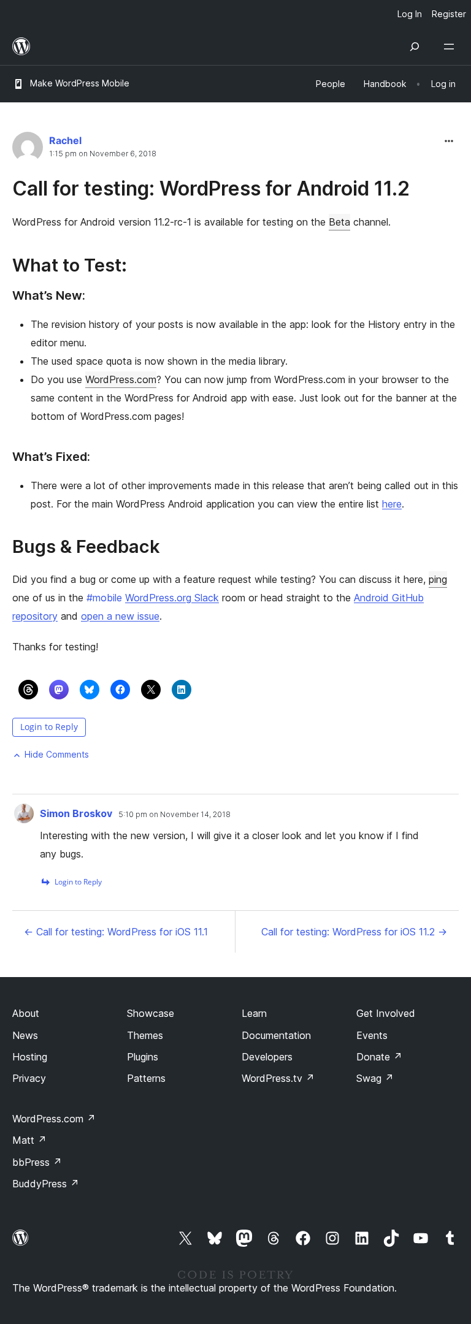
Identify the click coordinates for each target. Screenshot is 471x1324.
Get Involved (385, 1013)
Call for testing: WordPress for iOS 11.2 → (354, 932)
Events (372, 1035)
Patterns (146, 1078)
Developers (267, 1057)
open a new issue (120, 616)
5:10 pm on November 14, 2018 (174, 814)
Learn (254, 1013)
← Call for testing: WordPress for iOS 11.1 (116, 932)
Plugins (142, 1057)
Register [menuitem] (449, 14)
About (25, 1013)
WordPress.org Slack (172, 598)
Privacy (29, 1078)
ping (438, 579)
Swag (375, 1078)
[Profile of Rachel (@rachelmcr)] (27, 150)
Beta (339, 222)
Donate (379, 1057)
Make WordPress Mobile (79, 83)
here (392, 504)
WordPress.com (120, 379)
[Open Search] (414, 46)
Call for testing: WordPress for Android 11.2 (211, 188)
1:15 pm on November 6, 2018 (102, 154)
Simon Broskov (76, 813)
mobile (104, 598)
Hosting (29, 1057)
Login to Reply (49, 726)
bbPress (37, 1162)
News (25, 1035)
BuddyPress (45, 1184)
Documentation (276, 1035)
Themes (145, 1035)
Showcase (150, 1013)
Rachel (65, 140)
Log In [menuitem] (409, 14)
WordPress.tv (278, 1078)
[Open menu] (451, 46)
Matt (29, 1140)
